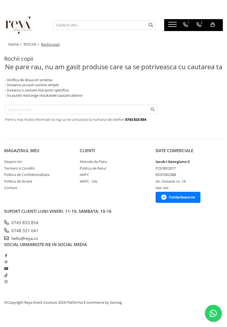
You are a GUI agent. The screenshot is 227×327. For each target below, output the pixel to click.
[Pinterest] (6, 262)
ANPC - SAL (89, 181)
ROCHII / (32, 44)
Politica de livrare (18, 181)
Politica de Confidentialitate (27, 174)
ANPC (84, 174)
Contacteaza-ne (182, 197)
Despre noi (13, 161)
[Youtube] (6, 268)
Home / (15, 44)
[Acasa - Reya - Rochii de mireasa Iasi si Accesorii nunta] (24, 25)
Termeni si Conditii (19, 168)
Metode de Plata (93, 161)
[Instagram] (6, 281)
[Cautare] (151, 25)
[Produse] (173, 26)
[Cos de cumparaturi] (213, 24)
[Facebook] (6, 255)
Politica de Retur (93, 168)
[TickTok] (6, 275)
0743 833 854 (24, 222)
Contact (10, 187)
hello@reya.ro (24, 238)
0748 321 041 (24, 230)
